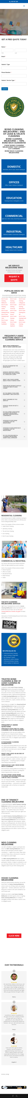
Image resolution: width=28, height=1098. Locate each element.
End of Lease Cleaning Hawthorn (13, 324)
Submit (5, 89)
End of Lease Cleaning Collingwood (22, 300)
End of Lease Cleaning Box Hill (22, 312)
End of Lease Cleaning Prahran (22, 324)
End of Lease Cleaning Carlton (4, 306)
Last (16, 53)
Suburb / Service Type (8, 80)
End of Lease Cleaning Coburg (13, 318)
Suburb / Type (5, 64)
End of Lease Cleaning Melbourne (4, 300)
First (2, 53)
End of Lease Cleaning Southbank (4, 322)
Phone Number (6, 72)
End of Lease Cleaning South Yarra (5, 316)
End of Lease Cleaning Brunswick (13, 300)
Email (3, 56)
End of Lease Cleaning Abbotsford (22, 306)
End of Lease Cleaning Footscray (13, 306)
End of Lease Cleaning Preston (13, 312)
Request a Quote (14, 278)
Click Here (14, 935)
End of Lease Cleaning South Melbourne (22, 318)
